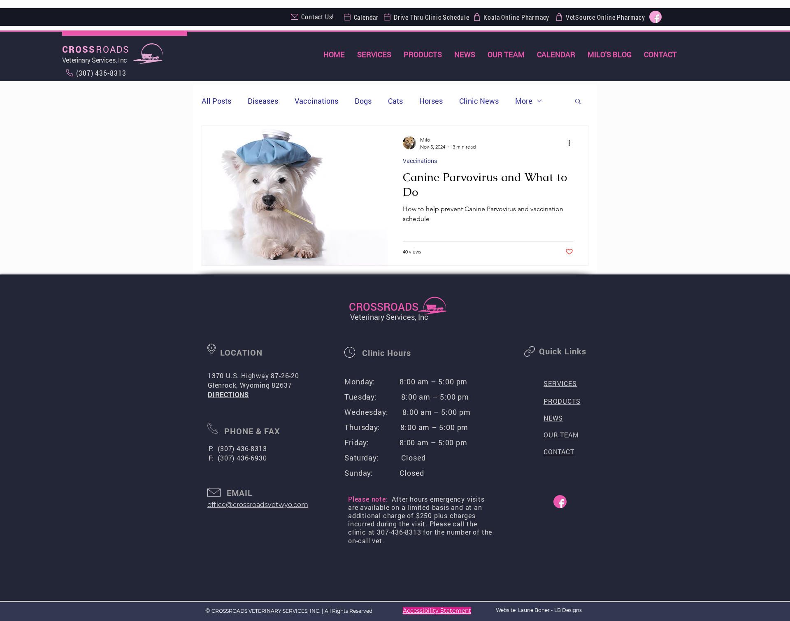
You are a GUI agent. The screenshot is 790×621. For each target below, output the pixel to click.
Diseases (263, 100)
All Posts (216, 100)
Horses (431, 100)
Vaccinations (316, 100)
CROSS (79, 49)
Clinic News (479, 100)
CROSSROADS (383, 307)
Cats (395, 100)
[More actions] (572, 143)
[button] (578, 102)
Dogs (363, 100)
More (523, 100)
